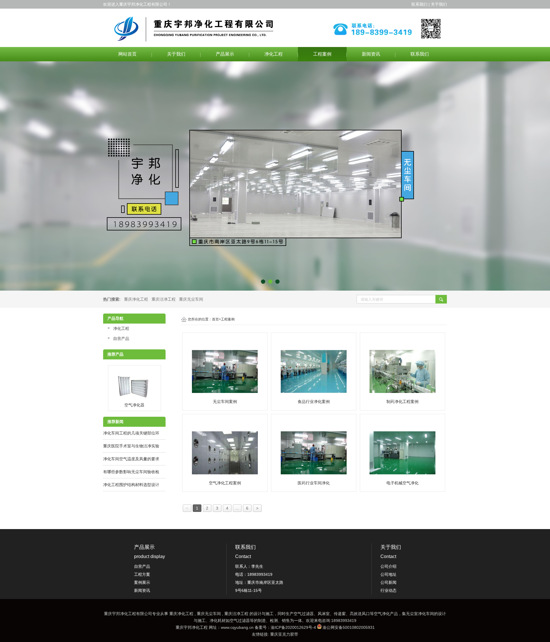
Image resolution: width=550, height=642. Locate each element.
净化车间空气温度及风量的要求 (131, 459)
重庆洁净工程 (164, 299)
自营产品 (121, 338)
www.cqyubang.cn (237, 627)
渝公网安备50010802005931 (349, 627)
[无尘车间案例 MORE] (224, 371)
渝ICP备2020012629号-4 (293, 627)
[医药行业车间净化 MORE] (313, 452)
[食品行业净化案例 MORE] (313, 371)
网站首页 (127, 54)
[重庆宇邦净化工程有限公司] (275, 28)
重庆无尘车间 (191, 299)
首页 (216, 319)
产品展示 (225, 54)
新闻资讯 (371, 54)
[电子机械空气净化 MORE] (402, 452)
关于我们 (176, 54)
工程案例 (322, 54)
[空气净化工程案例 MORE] (224, 452)
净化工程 (273, 54)
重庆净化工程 (136, 299)
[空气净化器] (134, 387)
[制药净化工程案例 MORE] (402, 371)
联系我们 (419, 54)
